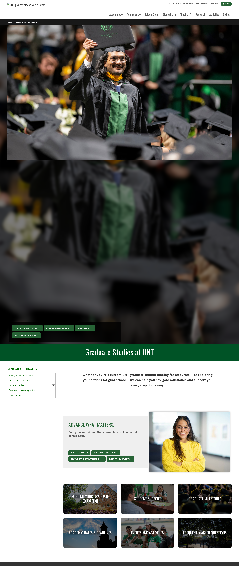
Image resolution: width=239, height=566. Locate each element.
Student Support (79, 453)
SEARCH (227, 4)
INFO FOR (214, 4)
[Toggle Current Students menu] (53, 385)
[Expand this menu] (219, 3)
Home (9, 22)
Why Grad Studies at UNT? (105, 453)
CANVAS (178, 4)
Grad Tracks (15, 394)
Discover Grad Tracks (25, 335)
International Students (20, 380)
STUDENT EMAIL (188, 4)
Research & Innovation (58, 328)
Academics (115, 14)
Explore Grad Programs (26, 328)
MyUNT (171, 4)
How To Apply (84, 328)
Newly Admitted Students (22, 375)
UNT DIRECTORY (201, 4)
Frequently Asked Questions (23, 390)
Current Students (17, 385)
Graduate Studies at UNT (22, 368)
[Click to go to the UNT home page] (26, 9)
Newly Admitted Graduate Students (86, 459)
